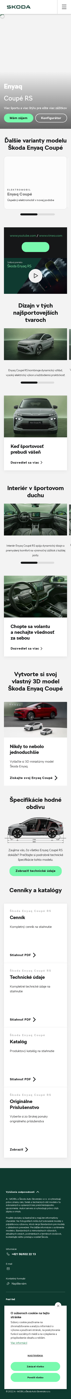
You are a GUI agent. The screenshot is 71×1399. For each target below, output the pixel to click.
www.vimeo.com (50, 235)
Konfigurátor (51, 118)
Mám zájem (18, 118)
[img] (19, 7)
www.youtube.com (23, 235)
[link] (35, 744)
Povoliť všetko (35, 1377)
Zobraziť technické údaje (36, 871)
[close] (58, 1305)
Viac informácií (19, 1342)
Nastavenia (35, 1355)
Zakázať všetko (35, 1366)
